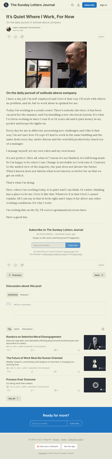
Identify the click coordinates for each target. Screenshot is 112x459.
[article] (56, 343)
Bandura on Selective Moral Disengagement (33, 336)
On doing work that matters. (19, 383)
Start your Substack (48, 446)
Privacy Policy (76, 254)
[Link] (2, 93)
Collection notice (75, 439)
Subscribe (89, 5)
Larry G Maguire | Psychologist (26, 28)
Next (97, 275)
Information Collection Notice (55, 254)
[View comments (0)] (15, 36)
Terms (64, 439)
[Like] (9, 36)
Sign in (103, 5)
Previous (16, 275)
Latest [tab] (16, 329)
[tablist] (18, 295)
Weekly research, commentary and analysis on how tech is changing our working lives (40, 363)
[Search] (72, 5)
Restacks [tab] (24, 295)
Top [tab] (9, 329)
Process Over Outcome (21, 379)
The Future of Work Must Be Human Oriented (34, 358)
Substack (42, 453)
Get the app (69, 446)
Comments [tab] (13, 295)
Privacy (56, 439)
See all (11, 398)
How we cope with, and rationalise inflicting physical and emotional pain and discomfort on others (42, 342)
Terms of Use (69, 251)
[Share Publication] (78, 5)
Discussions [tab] (27, 329)
